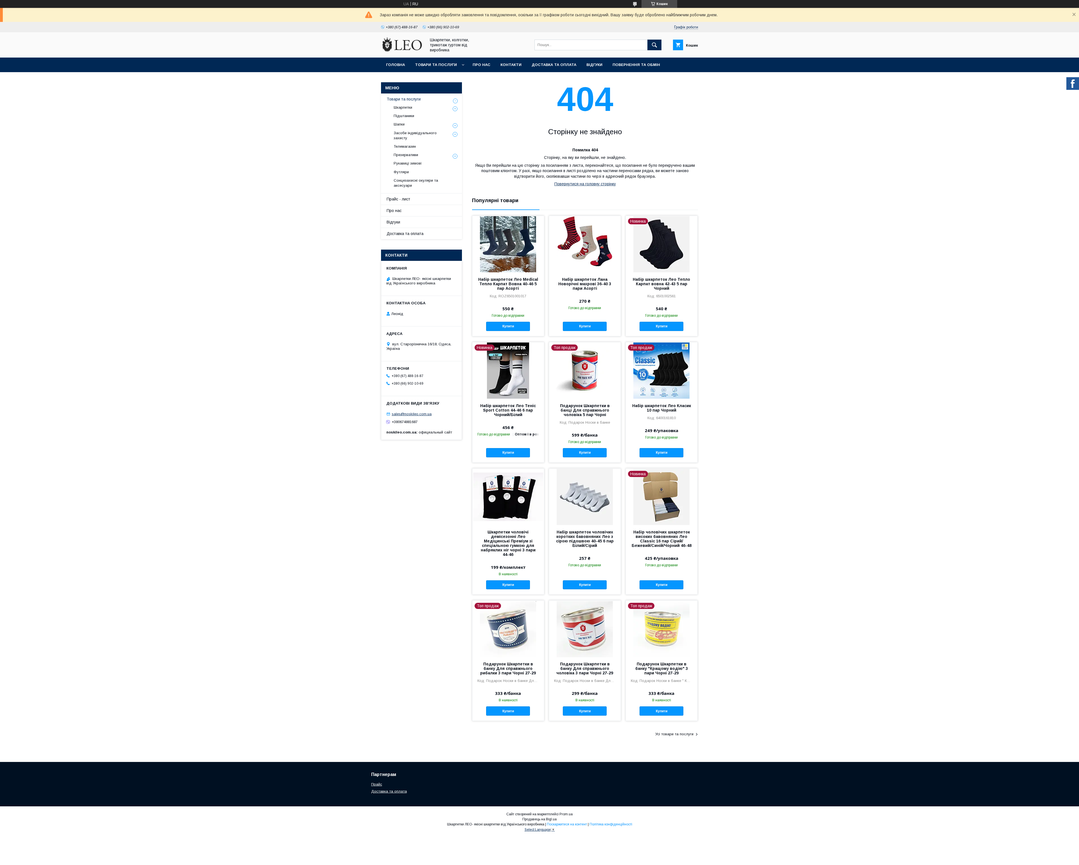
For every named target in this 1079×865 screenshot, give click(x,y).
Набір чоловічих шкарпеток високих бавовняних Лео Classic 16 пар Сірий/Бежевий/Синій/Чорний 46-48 (662, 539)
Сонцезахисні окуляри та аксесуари (416, 183)
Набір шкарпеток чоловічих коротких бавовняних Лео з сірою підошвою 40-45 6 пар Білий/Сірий (585, 539)
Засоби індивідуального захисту (415, 135)
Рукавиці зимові (407, 163)
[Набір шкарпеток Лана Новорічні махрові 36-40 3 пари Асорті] (585, 244)
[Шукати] (654, 45)
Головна (395, 65)
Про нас (481, 65)
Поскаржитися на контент (567, 824)
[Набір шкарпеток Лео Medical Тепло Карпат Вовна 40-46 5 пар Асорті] (508, 244)
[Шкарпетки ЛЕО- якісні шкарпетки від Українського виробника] (402, 50)
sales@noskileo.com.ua (412, 414)
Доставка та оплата (554, 65)
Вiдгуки (594, 65)
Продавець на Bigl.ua (539, 819)
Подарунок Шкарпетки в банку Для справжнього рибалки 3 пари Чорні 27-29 (508, 668)
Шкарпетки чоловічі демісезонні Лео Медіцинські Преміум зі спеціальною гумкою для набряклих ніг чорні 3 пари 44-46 (508, 543)
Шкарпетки (403, 107)
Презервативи (406, 155)
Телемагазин (405, 146)
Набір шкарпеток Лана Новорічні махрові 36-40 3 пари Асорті (584, 284)
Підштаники (404, 116)
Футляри (401, 172)
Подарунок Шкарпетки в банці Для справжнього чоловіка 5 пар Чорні (585, 410)
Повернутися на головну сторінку (585, 184)
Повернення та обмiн (636, 65)
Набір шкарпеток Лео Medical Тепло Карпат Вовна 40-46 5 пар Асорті (508, 284)
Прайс (376, 784)
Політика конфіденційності (611, 824)
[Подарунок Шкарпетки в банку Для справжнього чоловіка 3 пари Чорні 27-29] (585, 629)
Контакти (511, 65)
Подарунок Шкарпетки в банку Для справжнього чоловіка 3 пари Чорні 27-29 (584, 668)
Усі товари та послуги (674, 734)
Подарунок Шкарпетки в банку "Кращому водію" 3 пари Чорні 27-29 (661, 668)
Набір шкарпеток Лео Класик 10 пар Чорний (661, 407)
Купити (508, 326)
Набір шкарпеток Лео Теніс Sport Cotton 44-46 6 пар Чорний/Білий (508, 410)
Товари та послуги (436, 65)
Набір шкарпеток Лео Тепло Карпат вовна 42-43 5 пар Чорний (661, 284)
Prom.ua (566, 814)
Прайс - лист (398, 199)
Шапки (399, 124)
